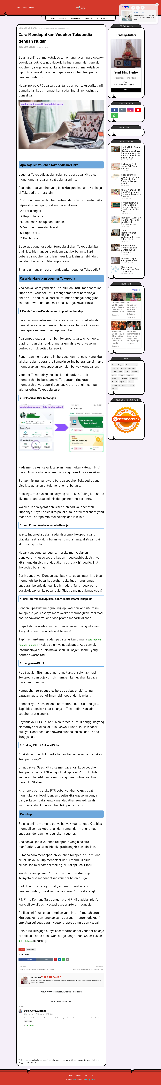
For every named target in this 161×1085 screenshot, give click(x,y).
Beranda (23, 27)
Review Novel (116, 385)
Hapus (30, 1021)
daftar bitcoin (26, 940)
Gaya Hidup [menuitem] (75, 18)
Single (124, 385)
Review (131, 382)
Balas (26, 1021)
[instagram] (130, 110)
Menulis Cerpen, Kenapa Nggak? (129, 259)
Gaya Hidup (135, 371)
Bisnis (114, 365)
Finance (33, 27)
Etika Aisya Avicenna (35, 1010)
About (25, 7)
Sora (74, 1079)
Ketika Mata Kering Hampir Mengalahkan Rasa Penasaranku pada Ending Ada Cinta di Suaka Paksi (131, 152)
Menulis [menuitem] (88, 18)
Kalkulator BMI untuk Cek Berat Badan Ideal (129, 166)
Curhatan (123, 368)
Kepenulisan (115, 378)
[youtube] (138, 110)
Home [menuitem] (53, 18)
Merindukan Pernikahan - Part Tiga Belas (130, 269)
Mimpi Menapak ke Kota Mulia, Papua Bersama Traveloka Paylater (131, 193)
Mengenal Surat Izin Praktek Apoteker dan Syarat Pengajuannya (131, 220)
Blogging (120, 365)
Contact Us (88, 1076)
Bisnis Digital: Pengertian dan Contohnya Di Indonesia (129, 248)
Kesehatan (124, 378)
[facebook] (114, 110)
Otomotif (114, 382)
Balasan (30, 1024)
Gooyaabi (90, 1079)
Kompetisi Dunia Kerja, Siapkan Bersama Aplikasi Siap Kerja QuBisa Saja (130, 207)
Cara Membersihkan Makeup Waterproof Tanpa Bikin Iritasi (130, 234)
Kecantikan (130, 375)
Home (18, 7)
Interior (114, 375)
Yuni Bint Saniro (27, 46)
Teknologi (131, 385)
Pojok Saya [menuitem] (102, 18)
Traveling (114, 388)
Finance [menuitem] (62, 18)
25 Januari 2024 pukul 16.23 (38, 1013)
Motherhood (133, 378)
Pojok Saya (123, 382)
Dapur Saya (131, 368)
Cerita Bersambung (131, 365)
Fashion (114, 371)
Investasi (121, 375)
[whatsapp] (114, 115)
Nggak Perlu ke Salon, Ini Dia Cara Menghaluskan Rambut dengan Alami (130, 179)
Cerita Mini (115, 368)
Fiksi (120, 371)
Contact (31, 7)
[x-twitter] (122, 110)
